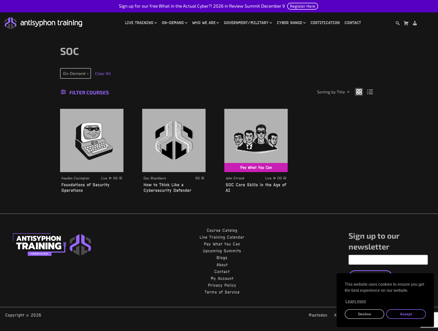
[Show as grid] (358, 91)
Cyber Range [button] (289, 22)
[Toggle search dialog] (397, 23)
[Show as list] (370, 91)
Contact (352, 22)
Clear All (103, 73)
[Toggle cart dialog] (406, 23)
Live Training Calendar (221, 237)
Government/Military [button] (246, 22)
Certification (325, 22)
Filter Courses (89, 92)
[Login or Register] (415, 23)
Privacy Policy (222, 285)
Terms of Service (222, 292)
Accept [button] (406, 314)
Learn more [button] (355, 301)
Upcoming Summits (222, 251)
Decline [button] (364, 314)
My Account (222, 278)
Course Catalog (222, 230)
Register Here (302, 6)
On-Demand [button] (173, 22)
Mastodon (318, 315)
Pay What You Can (222, 244)
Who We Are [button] (203, 22)
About (222, 264)
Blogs (221, 257)
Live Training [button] (139, 22)
